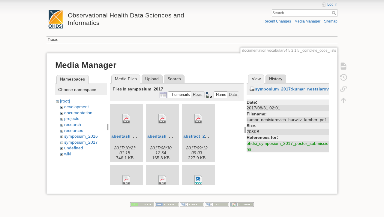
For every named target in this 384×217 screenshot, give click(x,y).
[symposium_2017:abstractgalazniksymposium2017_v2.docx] (198, 180)
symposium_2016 (81, 136)
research (72, 124)
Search (335, 13)
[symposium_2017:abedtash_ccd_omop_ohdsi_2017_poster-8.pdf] (126, 118)
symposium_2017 (81, 142)
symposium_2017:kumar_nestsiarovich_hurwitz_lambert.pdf (316, 89)
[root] (65, 101)
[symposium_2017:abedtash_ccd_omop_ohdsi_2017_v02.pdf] (162, 118)
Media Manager (307, 21)
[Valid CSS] (217, 204)
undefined (73, 147)
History (275, 78)
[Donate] (142, 204)
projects (71, 118)
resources (73, 130)
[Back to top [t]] (343, 100)
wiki (67, 153)
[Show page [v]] (343, 66)
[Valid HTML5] (192, 204)
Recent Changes (277, 21)
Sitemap (331, 21)
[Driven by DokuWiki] (242, 204)
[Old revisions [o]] (343, 77)
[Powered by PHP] (167, 204)
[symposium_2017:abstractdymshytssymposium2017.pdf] (162, 180)
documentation (78, 112)
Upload (152, 78)
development (76, 106)
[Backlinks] (343, 89)
